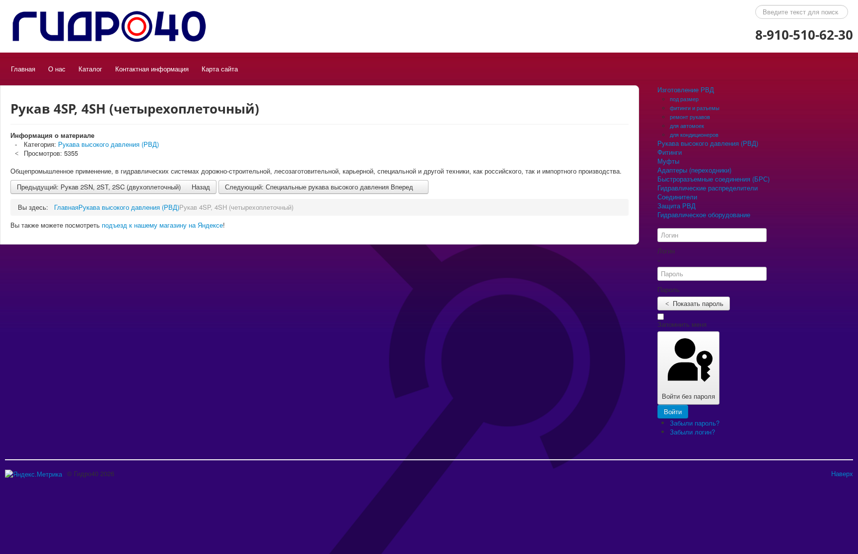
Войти (673, 411)
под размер (684, 99)
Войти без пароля (688, 396)
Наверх (842, 473)
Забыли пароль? (694, 423)
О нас (57, 68)
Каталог (90, 68)
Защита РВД (676, 205)
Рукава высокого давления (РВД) (108, 144)
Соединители (677, 196)
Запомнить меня (682, 324)
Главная (23, 68)
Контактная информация (152, 68)
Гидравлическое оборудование (703, 214)
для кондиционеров (694, 134)
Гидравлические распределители (707, 188)
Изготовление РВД (685, 89)
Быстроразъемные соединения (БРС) (713, 179)
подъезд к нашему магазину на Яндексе (162, 225)
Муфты (668, 161)
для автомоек (687, 125)
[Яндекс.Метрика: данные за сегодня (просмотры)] (33, 474)
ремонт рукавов (690, 117)
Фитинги (669, 152)
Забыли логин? (692, 431)
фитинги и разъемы (694, 108)
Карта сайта (220, 68)
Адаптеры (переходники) (694, 170)
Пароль (668, 289)
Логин (666, 250)
